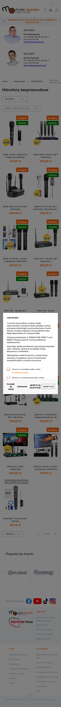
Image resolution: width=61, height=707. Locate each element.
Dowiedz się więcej (11, 386)
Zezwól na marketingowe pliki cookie (28, 378)
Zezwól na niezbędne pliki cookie (26, 369)
